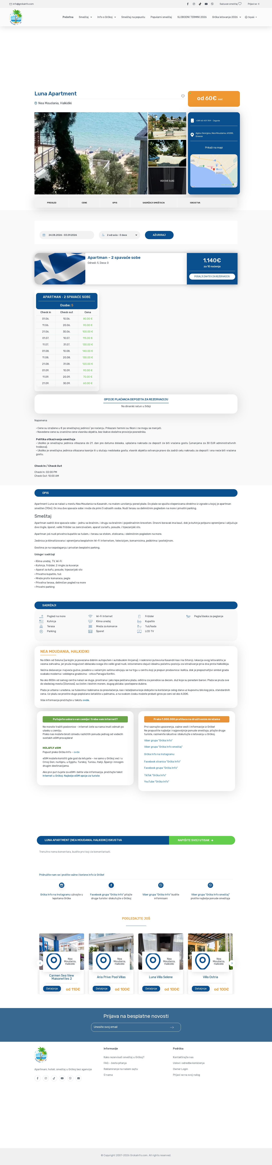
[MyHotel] (16, 17)
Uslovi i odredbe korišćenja (188, 1063)
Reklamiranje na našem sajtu (121, 1069)
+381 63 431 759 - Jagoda (208, 120)
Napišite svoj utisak (194, 840)
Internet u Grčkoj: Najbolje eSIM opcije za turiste (71, 775)
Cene (84, 203)
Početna (68, 17)
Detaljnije (52, 988)
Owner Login (180, 1069)
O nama (108, 1074)
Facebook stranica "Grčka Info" (162, 761)
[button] (251, 17)
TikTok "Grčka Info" (155, 775)
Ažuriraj (159, 234)
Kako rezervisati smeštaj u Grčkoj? (124, 1057)
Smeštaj (84, 17)
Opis (114, 203)
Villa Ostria (210, 977)
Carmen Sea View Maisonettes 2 (61, 977)
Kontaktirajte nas (183, 1057)
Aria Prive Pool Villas (111, 977)
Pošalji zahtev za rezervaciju (212, 276)
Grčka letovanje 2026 (225, 17)
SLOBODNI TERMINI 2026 (192, 17)
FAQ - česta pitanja (115, 1063)
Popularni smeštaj (161, 17)
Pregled (51, 203)
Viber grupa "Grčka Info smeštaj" (163, 746)
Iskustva (195, 203)
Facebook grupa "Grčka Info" (161, 767)
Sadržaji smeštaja (154, 203)
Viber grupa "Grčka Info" (158, 740)
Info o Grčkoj (105, 17)
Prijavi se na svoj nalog (186, 1074)
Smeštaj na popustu (133, 17)
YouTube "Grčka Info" (156, 781)
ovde (76, 752)
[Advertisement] (131, 813)
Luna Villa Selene (161, 977)
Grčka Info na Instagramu (159, 754)
